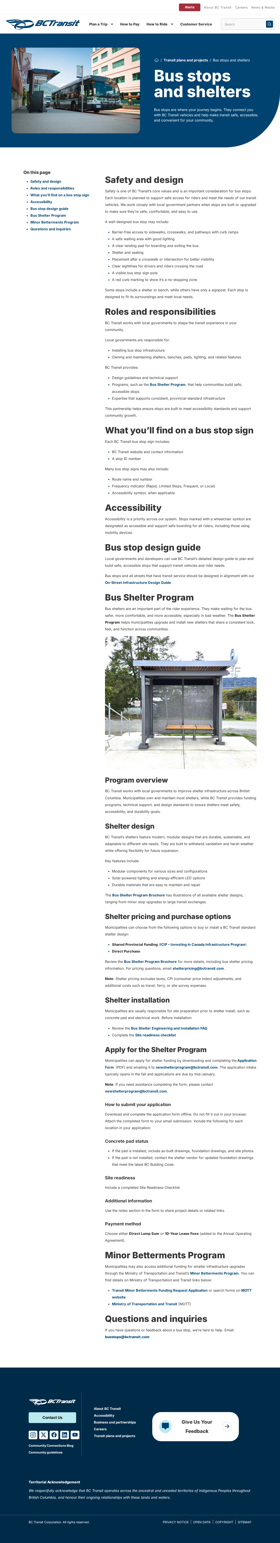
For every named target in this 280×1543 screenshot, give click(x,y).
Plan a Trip (98, 24)
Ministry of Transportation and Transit (144, 1304)
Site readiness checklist (155, 1035)
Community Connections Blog (51, 1445)
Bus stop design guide (49, 208)
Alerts (189, 7)
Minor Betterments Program (54, 222)
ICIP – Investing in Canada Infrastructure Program (202, 944)
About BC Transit (218, 7)
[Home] (156, 60)
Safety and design (45, 181)
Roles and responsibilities (52, 188)
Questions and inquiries (50, 229)
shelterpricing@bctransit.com (198, 968)
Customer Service (196, 24)
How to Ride (157, 24)
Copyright (224, 1522)
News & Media (263, 7)
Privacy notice (176, 1522)
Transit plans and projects (186, 60)
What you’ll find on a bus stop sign (59, 195)
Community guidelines (46, 1452)
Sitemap (244, 1522)
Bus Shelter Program (48, 215)
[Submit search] (269, 24)
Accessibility (41, 202)
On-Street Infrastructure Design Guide (138, 582)
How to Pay (130, 24)
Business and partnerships (115, 1422)
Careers (241, 7)
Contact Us (52, 1417)
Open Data (202, 1522)
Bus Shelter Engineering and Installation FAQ (169, 1028)
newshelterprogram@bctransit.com (187, 1067)
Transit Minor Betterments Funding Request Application (160, 1290)
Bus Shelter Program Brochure (138, 895)
